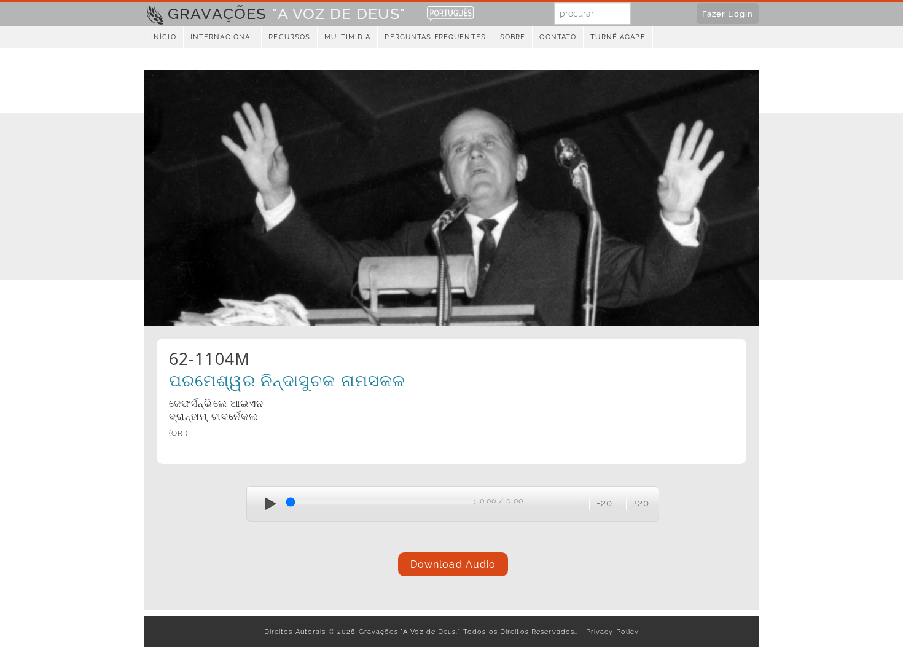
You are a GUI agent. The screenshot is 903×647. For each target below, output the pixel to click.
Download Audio (453, 564)
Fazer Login (727, 13)
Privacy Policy (610, 631)
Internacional (222, 37)
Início (163, 37)
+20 (641, 503)
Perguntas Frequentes (435, 37)
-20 (604, 503)
